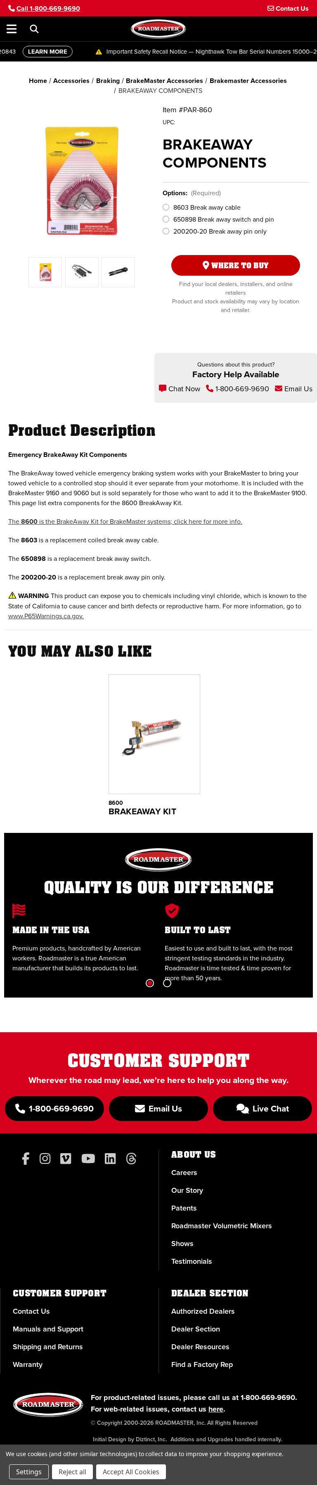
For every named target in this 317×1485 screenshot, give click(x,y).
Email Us (297, 388)
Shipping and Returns (48, 1346)
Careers (184, 1172)
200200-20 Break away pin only (220, 231)
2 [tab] (167, 983)
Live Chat (270, 1108)
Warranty (28, 1364)
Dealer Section (195, 1329)
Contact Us (31, 1311)
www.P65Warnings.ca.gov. (46, 616)
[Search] (34, 29)
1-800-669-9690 (241, 388)
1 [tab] (150, 983)
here (215, 1409)
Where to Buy (239, 265)
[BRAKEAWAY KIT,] (154, 734)
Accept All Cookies (131, 1471)
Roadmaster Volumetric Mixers (221, 1225)
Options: (192, 193)
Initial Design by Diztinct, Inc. (130, 1439)
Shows (182, 1243)
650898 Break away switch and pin (223, 219)
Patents (184, 1208)
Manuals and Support (48, 1329)
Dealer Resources (200, 1346)
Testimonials (191, 1261)
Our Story (187, 1190)
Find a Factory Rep (202, 1364)
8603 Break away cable (207, 207)
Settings (29, 1471)
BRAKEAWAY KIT (142, 811)
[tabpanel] (82, 938)
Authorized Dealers (203, 1311)
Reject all (72, 1471)
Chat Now (183, 388)
